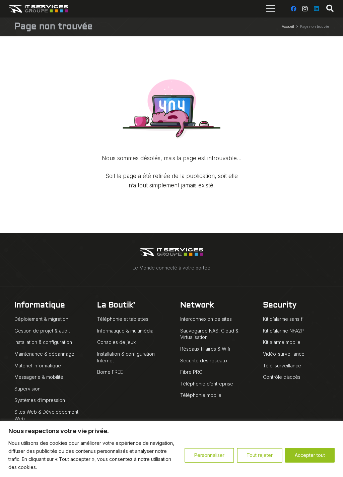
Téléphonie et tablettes (122, 319)
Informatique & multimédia (125, 331)
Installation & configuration (43, 342)
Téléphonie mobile (200, 395)
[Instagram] (305, 8)
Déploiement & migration (41, 319)
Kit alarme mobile (281, 342)
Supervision (27, 389)
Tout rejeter (260, 455)
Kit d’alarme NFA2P (283, 331)
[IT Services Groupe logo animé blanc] (38, 9)
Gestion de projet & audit (42, 331)
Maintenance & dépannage (44, 354)
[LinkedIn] (316, 8)
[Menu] (270, 8)
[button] (330, 9)
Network (197, 305)
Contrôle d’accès (281, 377)
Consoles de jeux (116, 342)
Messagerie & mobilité (38, 377)
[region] (171, 449)
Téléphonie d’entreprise (206, 383)
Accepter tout (310, 455)
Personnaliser (209, 455)
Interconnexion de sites (206, 319)
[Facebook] (293, 8)
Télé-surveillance (282, 365)
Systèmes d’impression (39, 400)
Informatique (39, 305)
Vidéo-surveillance (283, 354)
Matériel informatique (37, 365)
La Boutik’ (116, 305)
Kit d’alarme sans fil (283, 319)
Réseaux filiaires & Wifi (205, 349)
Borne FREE (110, 372)
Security (279, 305)
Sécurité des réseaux (203, 360)
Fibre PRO (191, 372)
